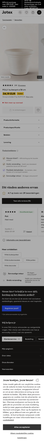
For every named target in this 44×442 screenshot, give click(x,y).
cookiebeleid (8, 420)
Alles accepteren (22, 427)
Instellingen (22, 438)
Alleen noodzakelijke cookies (22, 433)
